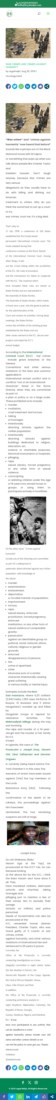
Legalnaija (14, 71)
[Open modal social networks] (46, 86)
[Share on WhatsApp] (21, 86)
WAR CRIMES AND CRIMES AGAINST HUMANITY (26, 65)
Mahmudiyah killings (18, 722)
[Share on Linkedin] (27, 86)
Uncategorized (14, 76)
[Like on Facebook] (40, 86)
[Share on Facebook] (8, 86)
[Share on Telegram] (34, 86)
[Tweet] (14, 86)
